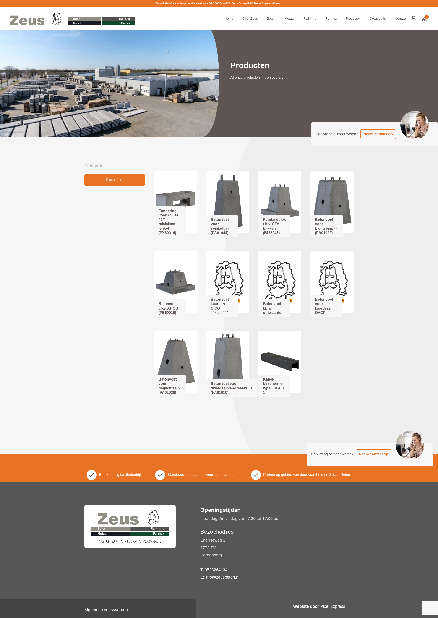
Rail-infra (309, 18)
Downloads (378, 18)
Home (229, 18)
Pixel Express (332, 606)
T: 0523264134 (213, 570)
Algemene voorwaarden (106, 610)
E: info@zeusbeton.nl (219, 577)
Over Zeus (250, 18)
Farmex (331, 18)
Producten (353, 18)
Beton (271, 18)
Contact (400, 18)
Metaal (289, 18)
